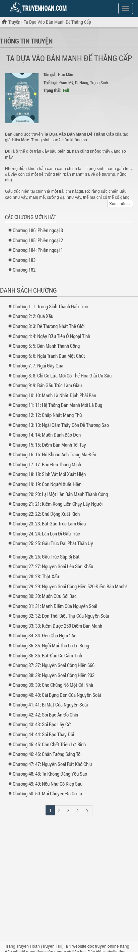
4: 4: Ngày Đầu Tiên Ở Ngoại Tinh (51, 336)
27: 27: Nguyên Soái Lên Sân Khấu (53, 566)
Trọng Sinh (99, 83)
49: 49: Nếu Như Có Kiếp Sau (47, 783)
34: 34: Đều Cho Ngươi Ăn (44, 635)
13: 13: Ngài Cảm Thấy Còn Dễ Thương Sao (61, 425)
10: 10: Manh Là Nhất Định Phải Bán (54, 395)
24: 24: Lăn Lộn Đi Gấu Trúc (46, 533)
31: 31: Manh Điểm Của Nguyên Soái (55, 606)
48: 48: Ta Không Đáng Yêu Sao (50, 773)
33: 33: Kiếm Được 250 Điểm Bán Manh (57, 625)
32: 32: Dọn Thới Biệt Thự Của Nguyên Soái (61, 615)
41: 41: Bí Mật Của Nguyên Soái (50, 704)
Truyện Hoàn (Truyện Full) (40, 946)
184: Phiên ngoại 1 (38, 250)
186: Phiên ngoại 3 (38, 230)
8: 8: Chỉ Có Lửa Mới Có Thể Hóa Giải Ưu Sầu (62, 375)
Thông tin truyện (26, 40)
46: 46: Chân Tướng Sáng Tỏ (46, 754)
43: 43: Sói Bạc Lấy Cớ (41, 724)
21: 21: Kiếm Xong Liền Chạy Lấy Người (57, 503)
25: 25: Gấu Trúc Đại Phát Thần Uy (53, 543)
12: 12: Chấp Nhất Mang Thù (47, 415)
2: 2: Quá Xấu (33, 316)
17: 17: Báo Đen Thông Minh (47, 464)
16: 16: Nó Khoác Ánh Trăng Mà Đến (54, 454)
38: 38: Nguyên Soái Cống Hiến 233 (53, 675)
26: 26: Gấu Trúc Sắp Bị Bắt (46, 556)
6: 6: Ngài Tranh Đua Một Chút (49, 355)
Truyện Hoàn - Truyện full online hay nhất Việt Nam (39, 8)
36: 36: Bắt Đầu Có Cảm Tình (47, 655)
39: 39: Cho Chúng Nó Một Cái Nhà (53, 684)
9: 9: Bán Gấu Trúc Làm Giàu (47, 385)
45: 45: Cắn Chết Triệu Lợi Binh (49, 744)
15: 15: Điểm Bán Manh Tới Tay (49, 444)
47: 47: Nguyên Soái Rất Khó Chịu (52, 764)
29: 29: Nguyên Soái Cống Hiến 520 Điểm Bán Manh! (70, 586)
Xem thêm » (120, 203)
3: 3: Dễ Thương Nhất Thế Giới (48, 326)
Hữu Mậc (65, 74)
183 (24, 260)
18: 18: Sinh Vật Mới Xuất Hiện (49, 474)
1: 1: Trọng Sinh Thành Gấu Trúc (50, 306)
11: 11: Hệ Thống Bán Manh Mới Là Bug (57, 405)
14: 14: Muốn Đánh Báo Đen (47, 434)
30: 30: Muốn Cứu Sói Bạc (45, 596)
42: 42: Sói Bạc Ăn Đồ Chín (45, 714)
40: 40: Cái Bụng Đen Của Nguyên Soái (57, 694)
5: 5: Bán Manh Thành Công (46, 345)
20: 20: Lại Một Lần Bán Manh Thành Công (60, 494)
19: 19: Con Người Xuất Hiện (47, 484)
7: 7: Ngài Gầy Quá (38, 365)
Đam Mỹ (66, 83)
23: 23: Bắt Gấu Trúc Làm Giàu (49, 523)
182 (24, 269)
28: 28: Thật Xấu (36, 576)
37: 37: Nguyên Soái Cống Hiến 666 (53, 665)
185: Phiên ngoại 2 (38, 240)
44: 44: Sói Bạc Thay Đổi (43, 734)
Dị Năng (81, 83)
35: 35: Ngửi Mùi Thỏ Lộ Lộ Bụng (51, 645)
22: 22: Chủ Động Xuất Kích (46, 513)
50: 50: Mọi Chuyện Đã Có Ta (47, 793)
